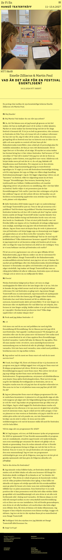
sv (2, 2)
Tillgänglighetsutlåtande (39, 552)
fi (6, 2)
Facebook (6, 549)
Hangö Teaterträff (16, 6)
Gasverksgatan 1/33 (9, 539)
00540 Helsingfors (8, 541)
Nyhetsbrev (34, 549)
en (10, 2)
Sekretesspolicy (36, 551)
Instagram (7, 548)
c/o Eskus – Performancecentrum (12, 538)
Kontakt (33, 548)
